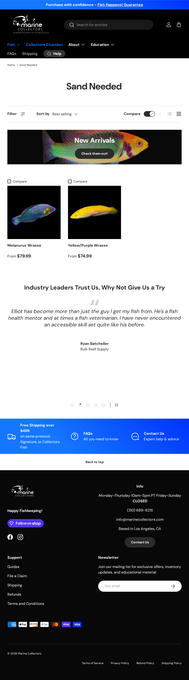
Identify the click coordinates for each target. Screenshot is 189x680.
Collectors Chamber (44, 44)
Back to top (95, 462)
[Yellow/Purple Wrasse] (94, 212)
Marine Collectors (29, 653)
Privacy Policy (120, 663)
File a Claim (17, 576)
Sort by (43, 113)
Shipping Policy (172, 663)
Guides (13, 566)
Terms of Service (92, 663)
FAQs (12, 53)
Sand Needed (28, 65)
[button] (179, 25)
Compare (132, 113)
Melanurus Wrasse (24, 245)
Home (11, 65)
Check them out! (94, 153)
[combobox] (108, 25)
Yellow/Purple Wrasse (88, 245)
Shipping (30, 53)
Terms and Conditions (25, 603)
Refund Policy (145, 663)
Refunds (14, 594)
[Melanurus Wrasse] (34, 212)
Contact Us (140, 542)
